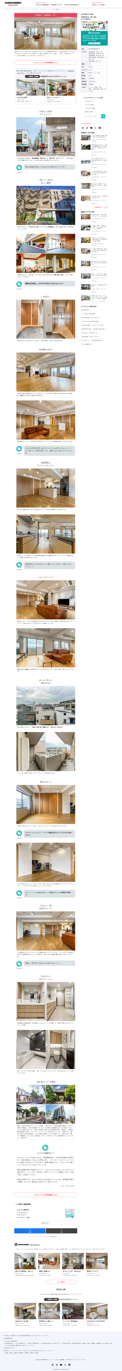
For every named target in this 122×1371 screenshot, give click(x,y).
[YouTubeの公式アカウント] (91, 128)
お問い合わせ (69, 1359)
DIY (24, 1345)
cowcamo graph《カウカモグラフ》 (91, 317)
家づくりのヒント (95, 336)
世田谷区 (98, 1343)
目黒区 (93, 1343)
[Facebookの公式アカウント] (100, 128)
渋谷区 (84, 1343)
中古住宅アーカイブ (56, 5)
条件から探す (89, 111)
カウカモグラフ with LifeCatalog (90, 321)
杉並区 (37, 1353)
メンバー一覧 (54, 1359)
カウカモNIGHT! (20, 1343)
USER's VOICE (66, 1343)
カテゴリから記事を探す (42, 5)
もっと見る (61, 1282)
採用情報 (62, 1359)
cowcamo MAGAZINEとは (71, 5)
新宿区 (26, 1353)
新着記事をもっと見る (101, 207)
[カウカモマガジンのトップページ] (13, 3)
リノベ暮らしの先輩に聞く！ (89, 313)
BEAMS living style (86, 329)
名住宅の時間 (85, 336)
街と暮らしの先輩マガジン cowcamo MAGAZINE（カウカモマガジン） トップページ (27, 1335)
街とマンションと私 (98, 325)
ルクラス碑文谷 (85, 19)
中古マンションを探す (98, 5)
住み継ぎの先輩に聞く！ (99, 329)
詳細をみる (44, 1223)
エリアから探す (89, 104)
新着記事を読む (9, 1338)
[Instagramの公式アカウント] (83, 128)
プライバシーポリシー (81, 1359)
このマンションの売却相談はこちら (46, 62)
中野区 (31, 1353)
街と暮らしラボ (93, 332)
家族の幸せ (18, 1345)
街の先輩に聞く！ (86, 310)
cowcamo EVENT (86, 325)
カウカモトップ (89, 101)
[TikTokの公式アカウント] (87, 128)
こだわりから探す (90, 108)
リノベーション (30, 1345)
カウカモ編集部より (87, 344)
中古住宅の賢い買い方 (97, 340)
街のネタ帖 (84, 332)
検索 (103, 116)
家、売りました (86, 340)
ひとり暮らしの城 (107, 1343)
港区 (88, 1343)
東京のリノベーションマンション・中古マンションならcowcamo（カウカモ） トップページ (28, 1350)
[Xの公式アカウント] (95, 128)
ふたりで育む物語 (9, 1345)
